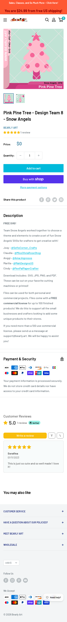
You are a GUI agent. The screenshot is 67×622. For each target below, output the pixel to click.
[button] (11, 132)
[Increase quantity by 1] (38, 155)
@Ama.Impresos (22, 258)
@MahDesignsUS (23, 263)
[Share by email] (61, 199)
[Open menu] (5, 20)
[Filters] (51, 435)
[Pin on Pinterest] (48, 199)
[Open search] (47, 20)
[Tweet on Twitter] (54, 199)
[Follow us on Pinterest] (18, 580)
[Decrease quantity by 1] (20, 155)
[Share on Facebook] (41, 199)
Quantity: (9, 155)
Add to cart (33, 168)
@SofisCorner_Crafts (24, 247)
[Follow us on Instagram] (12, 580)
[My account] (53, 20)
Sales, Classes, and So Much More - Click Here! (33, 2)
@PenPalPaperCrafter (25, 268)
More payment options (33, 187)
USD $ (8, 562)
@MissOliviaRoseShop (27, 252)
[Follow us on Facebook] (5, 580)
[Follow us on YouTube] (25, 580)
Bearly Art (10, 127)
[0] (61, 20)
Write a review (25, 435)
